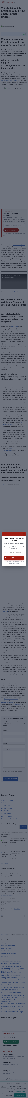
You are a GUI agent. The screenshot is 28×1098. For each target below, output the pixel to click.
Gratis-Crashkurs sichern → (14, 558)
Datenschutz (16, 563)
